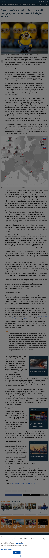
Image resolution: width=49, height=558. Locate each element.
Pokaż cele (17, 555)
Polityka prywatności (19, 543)
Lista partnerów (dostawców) (6, 549)
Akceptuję (17, 552)
